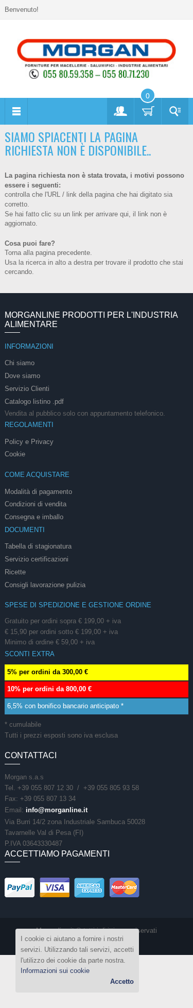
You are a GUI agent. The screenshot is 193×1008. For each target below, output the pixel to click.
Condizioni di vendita (35, 504)
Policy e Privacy (29, 442)
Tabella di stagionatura (38, 546)
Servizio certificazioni (36, 559)
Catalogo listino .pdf (34, 401)
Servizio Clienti (27, 388)
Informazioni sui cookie (55, 971)
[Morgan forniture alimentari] (97, 58)
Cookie (15, 454)
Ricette (15, 572)
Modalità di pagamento (38, 492)
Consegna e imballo (34, 517)
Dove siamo (22, 376)
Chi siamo (19, 363)
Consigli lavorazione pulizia (45, 585)
